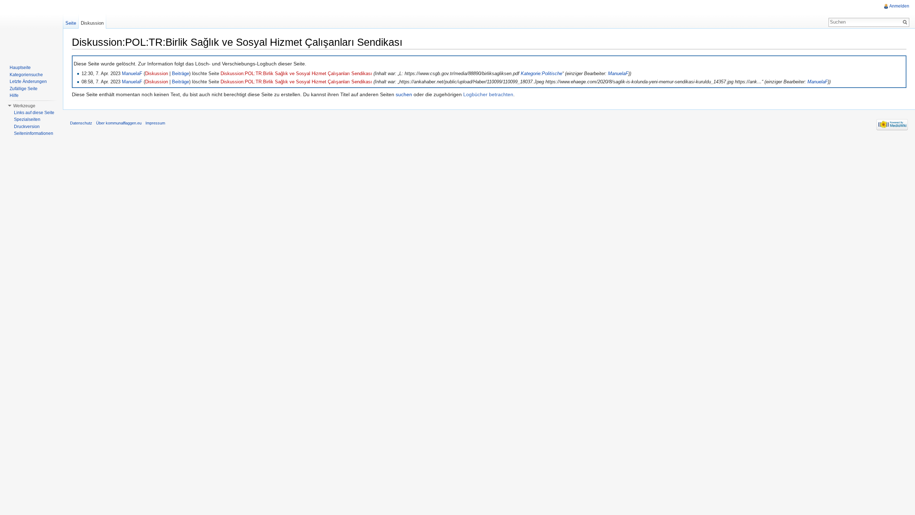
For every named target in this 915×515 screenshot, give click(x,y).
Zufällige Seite (24, 88)
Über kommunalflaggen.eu (119, 123)
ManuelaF (132, 73)
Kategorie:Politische (541, 73)
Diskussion (156, 73)
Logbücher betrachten (488, 94)
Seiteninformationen (33, 133)
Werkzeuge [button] (24, 105)
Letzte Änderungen (28, 81)
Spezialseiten (27, 119)
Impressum (155, 123)
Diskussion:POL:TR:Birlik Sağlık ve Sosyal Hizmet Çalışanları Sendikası (296, 73)
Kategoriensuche (26, 74)
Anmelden (899, 6)
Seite (70, 23)
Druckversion (27, 126)
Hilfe (14, 95)
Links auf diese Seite (34, 112)
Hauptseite (20, 67)
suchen (404, 94)
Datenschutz (81, 123)
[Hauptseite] (31, 28)
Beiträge (180, 73)
